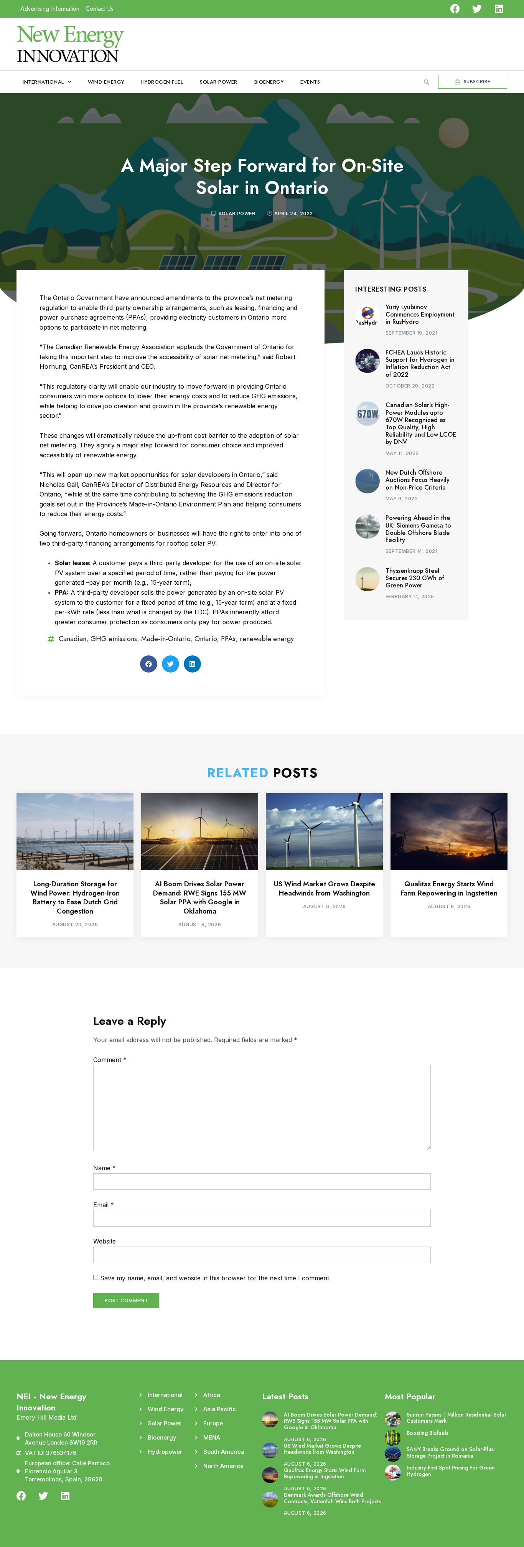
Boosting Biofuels (427, 1433)
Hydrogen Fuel (162, 82)
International (43, 82)
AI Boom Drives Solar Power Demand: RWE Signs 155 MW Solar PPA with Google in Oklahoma (199, 897)
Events (310, 82)
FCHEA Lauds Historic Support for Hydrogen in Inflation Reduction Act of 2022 (420, 363)
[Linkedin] (499, 8)
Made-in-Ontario (165, 639)
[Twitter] (477, 8)
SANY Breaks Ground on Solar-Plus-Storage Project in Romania (451, 1452)
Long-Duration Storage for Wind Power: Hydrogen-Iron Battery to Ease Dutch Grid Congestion (75, 897)
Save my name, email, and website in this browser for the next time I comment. (215, 1278)
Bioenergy (269, 82)
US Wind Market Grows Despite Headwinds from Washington (324, 888)
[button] (427, 82)
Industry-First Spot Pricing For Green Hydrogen (451, 1471)
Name (104, 1168)
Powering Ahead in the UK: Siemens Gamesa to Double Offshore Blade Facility (418, 528)
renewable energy (267, 639)
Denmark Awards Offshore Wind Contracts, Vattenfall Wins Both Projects (332, 1498)
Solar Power (218, 82)
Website (104, 1241)
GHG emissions (114, 639)
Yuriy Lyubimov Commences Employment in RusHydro (420, 314)
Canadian (72, 639)
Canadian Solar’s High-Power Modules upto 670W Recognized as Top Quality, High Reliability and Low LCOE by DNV (421, 423)
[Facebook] (455, 8)
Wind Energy (106, 82)
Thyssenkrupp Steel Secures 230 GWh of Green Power (415, 578)
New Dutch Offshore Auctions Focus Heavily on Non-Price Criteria (418, 479)
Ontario (205, 639)
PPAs (228, 639)
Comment (110, 1060)
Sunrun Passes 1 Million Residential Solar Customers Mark (456, 1418)
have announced (139, 298)
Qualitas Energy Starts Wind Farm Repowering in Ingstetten (449, 888)
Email (103, 1205)
